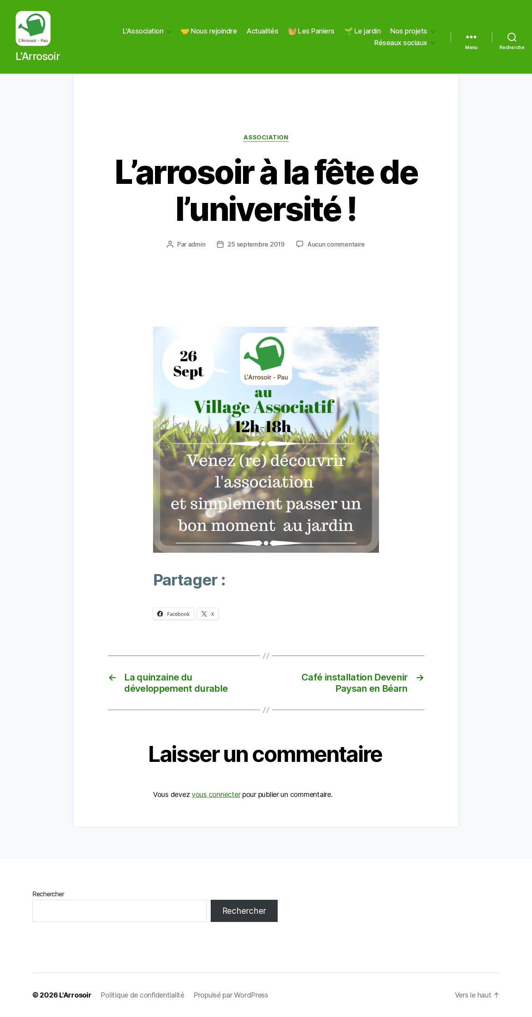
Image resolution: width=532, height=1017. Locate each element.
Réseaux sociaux (400, 43)
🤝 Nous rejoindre (209, 31)
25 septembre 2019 (255, 244)
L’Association (143, 31)
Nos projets (408, 31)
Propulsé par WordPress (231, 995)
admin (197, 244)
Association (265, 137)
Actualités (262, 31)
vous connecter (216, 794)
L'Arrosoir (75, 995)
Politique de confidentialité (142, 995)
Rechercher (48, 894)
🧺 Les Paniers (311, 31)
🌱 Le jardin (362, 31)
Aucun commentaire (336, 244)
